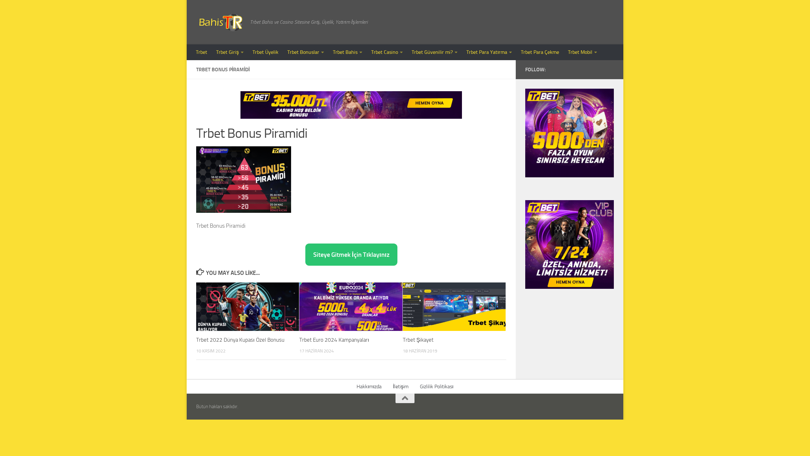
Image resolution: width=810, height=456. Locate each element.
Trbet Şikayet (418, 340)
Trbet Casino (384, 52)
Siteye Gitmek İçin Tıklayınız (351, 254)
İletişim (400, 386)
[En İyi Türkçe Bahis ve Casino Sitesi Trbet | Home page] (220, 22)
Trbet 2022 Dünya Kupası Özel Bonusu (240, 340)
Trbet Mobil (580, 52)
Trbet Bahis (345, 52)
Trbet (201, 52)
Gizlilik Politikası (436, 386)
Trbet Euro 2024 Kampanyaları (334, 340)
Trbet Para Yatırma (486, 52)
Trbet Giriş (227, 52)
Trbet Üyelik (265, 52)
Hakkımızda (369, 386)
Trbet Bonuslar (303, 52)
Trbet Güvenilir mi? (432, 52)
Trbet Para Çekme (540, 52)
